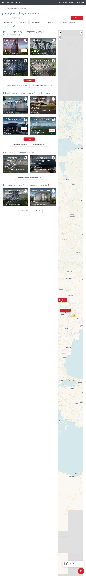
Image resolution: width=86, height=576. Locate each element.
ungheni (33, 163)
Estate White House (40, 191)
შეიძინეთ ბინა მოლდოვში (20, 144)
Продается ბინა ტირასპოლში (38, 100)
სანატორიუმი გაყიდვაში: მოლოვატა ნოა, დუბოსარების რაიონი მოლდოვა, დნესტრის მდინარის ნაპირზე (13, 100)
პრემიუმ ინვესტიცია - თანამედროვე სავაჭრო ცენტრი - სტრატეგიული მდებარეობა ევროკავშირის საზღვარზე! (41, 159)
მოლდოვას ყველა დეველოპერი (42, 85)
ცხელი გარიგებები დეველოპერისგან (29, 210)
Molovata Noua (8, 104)
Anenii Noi (6, 122)
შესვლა (81, 2)
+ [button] (60, 33)
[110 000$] (62, 303)
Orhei (5, 163)
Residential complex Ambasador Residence (14, 192)
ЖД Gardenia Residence (10, 62)
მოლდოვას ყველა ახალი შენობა (17, 85)
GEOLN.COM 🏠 (7, 8)
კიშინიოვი (6, 45)
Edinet (33, 125)
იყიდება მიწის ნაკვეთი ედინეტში (41, 120)
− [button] (60, 35)
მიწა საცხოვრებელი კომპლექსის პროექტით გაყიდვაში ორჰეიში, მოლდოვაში (14, 159)
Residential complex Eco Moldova (40, 62)
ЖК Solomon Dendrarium (10, 41)
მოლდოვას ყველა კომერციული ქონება (29, 177)
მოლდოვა (13, 45)
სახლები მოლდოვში (39, 144)
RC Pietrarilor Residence (37, 41)
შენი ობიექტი (68, 2)
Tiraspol (33, 104)
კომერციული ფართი (13, 119)
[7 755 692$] (65, 313)
